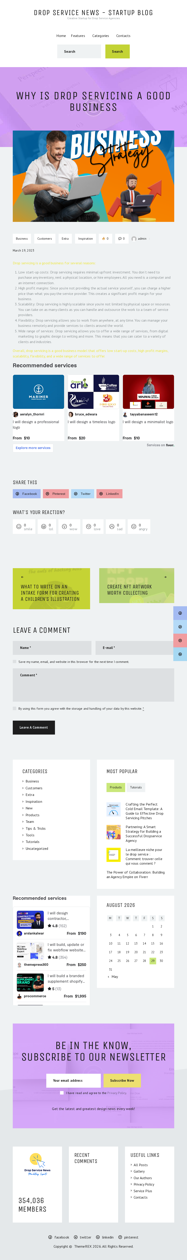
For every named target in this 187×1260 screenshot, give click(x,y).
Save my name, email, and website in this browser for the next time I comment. (73, 662)
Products (32, 815)
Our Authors (143, 1178)
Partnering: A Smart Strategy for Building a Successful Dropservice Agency (144, 833)
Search (117, 51)
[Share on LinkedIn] (180, 654)
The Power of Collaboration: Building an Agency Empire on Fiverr (135, 874)
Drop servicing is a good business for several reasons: (54, 263)
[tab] (115, 787)
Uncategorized (37, 848)
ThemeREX (83, 1246)
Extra (65, 238)
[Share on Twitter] (180, 627)
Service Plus (143, 1191)
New (29, 808)
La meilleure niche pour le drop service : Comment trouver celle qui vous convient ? (144, 856)
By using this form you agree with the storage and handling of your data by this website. (81, 708)
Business (32, 781)
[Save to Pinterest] (180, 640)
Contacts (141, 1197)
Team (30, 821)
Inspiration (34, 801)
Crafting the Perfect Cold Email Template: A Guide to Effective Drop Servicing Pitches (145, 811)
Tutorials (32, 841)
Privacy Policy (116, 1093)
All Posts (141, 1165)
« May (113, 976)
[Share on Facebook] (180, 613)
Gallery (139, 1171)
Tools (30, 835)
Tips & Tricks (36, 828)
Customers (34, 788)
